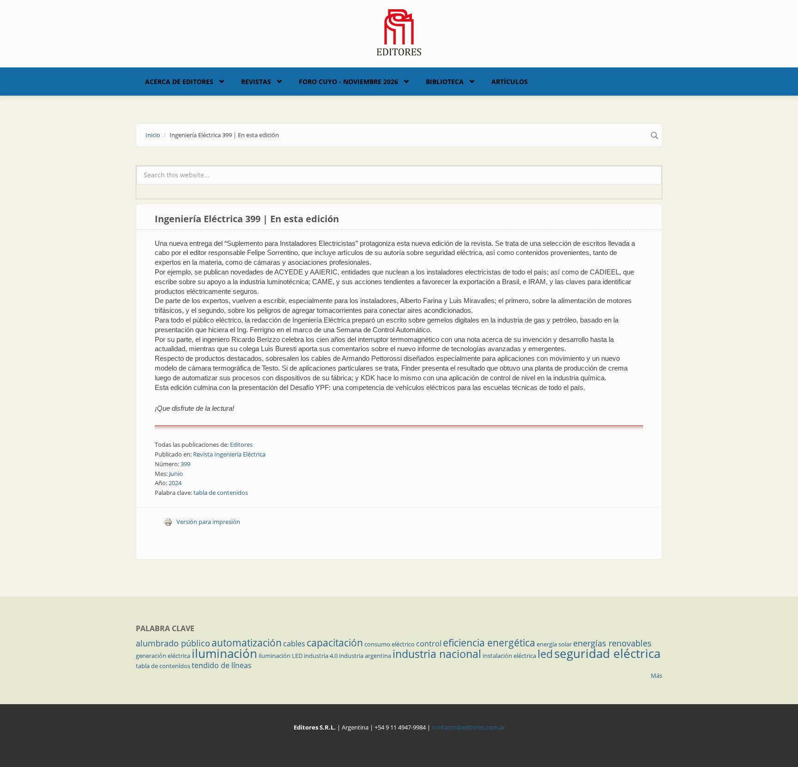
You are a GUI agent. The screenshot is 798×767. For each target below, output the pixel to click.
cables (294, 644)
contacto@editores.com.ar (468, 727)
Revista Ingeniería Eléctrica (229, 454)
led (545, 653)
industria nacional (437, 653)
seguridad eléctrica (607, 653)
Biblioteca (445, 81)
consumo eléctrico (389, 644)
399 (185, 464)
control (428, 644)
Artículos (509, 81)
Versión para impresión (208, 521)
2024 (175, 483)
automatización (247, 642)
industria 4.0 (321, 655)
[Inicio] (399, 31)
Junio (176, 473)
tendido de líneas (222, 665)
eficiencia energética (489, 642)
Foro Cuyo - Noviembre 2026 (348, 81)
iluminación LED (280, 655)
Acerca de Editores (179, 81)
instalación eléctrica (509, 655)
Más (656, 675)
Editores (241, 444)
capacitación (335, 642)
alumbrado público (173, 643)
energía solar (554, 644)
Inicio (152, 135)
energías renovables (612, 643)
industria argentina (365, 655)
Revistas (256, 81)
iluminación (224, 653)
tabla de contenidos (220, 492)
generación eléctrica (163, 655)
